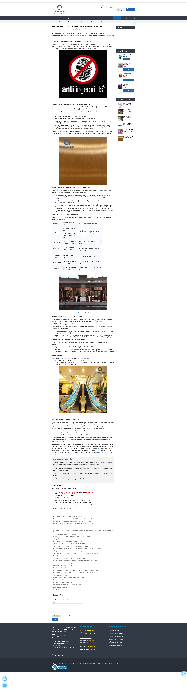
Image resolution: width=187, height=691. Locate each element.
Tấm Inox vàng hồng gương (127, 64)
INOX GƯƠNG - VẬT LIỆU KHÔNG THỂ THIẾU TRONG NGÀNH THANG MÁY (74, 572)
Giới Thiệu (66, 18)
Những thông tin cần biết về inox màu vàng (64, 539)
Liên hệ (126, 58)
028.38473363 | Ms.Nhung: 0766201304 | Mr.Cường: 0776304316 (69, 1)
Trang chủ (55, 21)
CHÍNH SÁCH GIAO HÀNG (116, 639)
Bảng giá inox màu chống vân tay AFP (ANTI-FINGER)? (67, 551)
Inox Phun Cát (59, 201)
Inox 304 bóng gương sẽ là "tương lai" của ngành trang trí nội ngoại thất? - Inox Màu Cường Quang (79, 548)
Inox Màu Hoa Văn (86, 504)
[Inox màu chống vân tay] (83, 138)
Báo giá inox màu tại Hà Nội (60, 567)
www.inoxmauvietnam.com (62, 497)
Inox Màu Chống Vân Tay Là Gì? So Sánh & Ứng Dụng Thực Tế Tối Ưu (128, 104)
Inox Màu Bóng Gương (75, 504)
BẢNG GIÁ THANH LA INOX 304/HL (62, 565)
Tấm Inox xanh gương (127, 55)
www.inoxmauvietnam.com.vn (62, 498)
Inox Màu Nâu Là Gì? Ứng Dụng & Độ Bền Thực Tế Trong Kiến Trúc (71, 516)
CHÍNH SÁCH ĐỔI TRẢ (115, 630)
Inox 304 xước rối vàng (59, 555)
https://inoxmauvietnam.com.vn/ (72, 661)
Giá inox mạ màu (57, 589)
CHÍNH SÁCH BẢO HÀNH (116, 633)
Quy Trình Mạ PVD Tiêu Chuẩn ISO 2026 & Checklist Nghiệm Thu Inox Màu (73, 521)
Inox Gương (58, 205)
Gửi (55, 619)
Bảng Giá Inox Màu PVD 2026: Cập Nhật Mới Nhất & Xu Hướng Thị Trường (73, 523)
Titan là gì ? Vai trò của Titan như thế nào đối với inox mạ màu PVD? (71, 558)
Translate (111, 7)
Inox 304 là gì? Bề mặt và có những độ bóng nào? (66, 563)
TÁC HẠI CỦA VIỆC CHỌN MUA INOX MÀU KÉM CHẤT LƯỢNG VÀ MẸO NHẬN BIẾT (76, 553)
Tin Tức (61, 21)
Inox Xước (58, 195)
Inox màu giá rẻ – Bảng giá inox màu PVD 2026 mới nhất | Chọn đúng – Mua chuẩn (74, 518)
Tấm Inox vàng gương (127, 74)
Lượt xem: (67, 29)
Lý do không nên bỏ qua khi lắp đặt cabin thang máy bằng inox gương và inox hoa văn (75, 570)
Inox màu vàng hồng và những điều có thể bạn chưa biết (68, 541)
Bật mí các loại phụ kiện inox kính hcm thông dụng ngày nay (68, 577)
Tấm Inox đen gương (126, 85)
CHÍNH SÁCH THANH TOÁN (116, 636)
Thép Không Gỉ (96, 504)
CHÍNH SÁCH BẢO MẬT (115, 645)
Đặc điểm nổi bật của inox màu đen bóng (64, 582)
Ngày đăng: (55, 29)
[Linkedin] (64, 508)
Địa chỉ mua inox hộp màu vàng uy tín (63, 579)
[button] (120, 9)
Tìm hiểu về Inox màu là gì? (60, 575)
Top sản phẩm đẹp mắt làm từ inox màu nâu (64, 534)
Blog (110, 18)
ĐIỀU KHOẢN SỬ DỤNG (115, 642)
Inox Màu (57, 504)
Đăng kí (133, 1)
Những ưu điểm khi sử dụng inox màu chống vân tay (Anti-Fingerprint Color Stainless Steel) (77, 560)
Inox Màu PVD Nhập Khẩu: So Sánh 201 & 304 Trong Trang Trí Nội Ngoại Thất (128, 117)
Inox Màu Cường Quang (102, 452)
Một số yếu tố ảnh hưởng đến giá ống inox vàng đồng (67, 584)
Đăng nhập (127, 1)
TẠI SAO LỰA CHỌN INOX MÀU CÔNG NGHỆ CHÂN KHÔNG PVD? (71, 543)
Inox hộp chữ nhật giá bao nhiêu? (62, 587)
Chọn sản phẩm (128, 69)
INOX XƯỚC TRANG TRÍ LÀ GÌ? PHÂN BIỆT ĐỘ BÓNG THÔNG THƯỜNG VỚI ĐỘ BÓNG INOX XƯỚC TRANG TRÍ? (83, 526)
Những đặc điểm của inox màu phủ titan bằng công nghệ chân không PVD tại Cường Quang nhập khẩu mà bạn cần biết (83, 531)
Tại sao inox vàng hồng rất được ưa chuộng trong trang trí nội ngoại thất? (72, 546)
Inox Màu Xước (65, 504)
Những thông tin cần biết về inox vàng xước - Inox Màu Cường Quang (71, 536)
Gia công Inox (100, 18)
